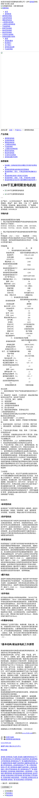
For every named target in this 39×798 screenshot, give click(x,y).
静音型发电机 (7, 28)
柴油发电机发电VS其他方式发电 (16, 175)
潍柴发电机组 (7, 20)
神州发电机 (15, 777)
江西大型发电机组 (10, 769)
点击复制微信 (5, 787)
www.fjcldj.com (27, 733)
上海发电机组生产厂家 (20, 765)
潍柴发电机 (20, 771)
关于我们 (8, 45)
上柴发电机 (28, 771)
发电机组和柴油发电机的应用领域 (17, 169)
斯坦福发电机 (17, 773)
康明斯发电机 (7, 16)
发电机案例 (9, 41)
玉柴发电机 (12, 771)
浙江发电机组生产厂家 (26, 769)
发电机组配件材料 (8, 36)
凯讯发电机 (27, 775)
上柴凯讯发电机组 (8, 24)
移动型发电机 (7, 30)
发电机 (32, 2)
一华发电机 (24, 777)
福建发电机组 (7, 763)
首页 (6, 12)
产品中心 (18, 130)
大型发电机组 (5, 761)
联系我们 (8, 43)
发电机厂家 (12, 779)
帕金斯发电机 (27, 773)
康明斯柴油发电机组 (13, 739)
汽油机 (15, 757)
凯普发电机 (18, 775)
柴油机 (20, 757)
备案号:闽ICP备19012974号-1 (11, 746)
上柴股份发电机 (8, 22)
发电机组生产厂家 (17, 761)
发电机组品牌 (9, 47)
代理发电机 (28, 779)
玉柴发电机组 (7, 18)
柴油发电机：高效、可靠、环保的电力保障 (20, 178)
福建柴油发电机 (30, 763)
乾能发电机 (10, 775)
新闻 (6, 38)
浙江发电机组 (12, 767)
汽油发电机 (6, 26)
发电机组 (8, 14)
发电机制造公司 (8, 759)
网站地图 (4, 750)
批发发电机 (20, 779)
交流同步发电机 (8, 34)
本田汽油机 (10, 737)
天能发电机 (7, 777)
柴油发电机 (34, 759)
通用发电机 (8, 773)
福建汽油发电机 (18, 763)
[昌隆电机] (5, 8)
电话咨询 (9, 795)
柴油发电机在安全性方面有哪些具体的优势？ (21, 180)
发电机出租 (32, 777)
